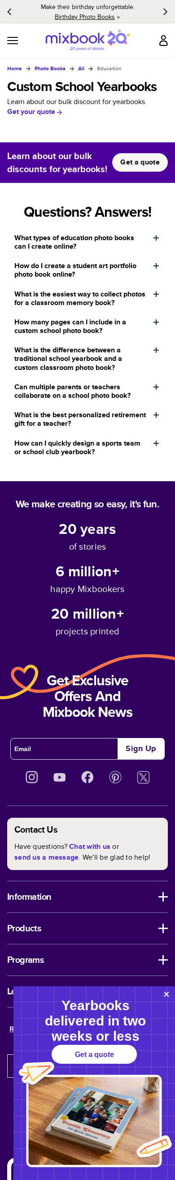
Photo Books (50, 68)
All (81, 68)
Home (14, 68)
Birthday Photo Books (85, 16)
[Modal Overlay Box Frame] (94, 1083)
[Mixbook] (87, 40)
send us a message (46, 857)
